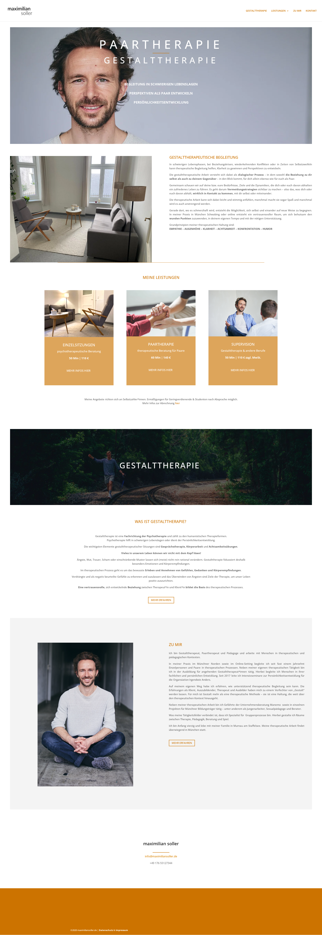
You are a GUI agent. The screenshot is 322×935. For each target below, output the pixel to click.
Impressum (122, 930)
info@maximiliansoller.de (161, 856)
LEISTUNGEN (278, 11)
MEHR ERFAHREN (161, 600)
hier (177, 403)
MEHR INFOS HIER (161, 370)
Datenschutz (106, 930)
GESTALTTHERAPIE (256, 11)
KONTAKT (311, 11)
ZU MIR (297, 11)
